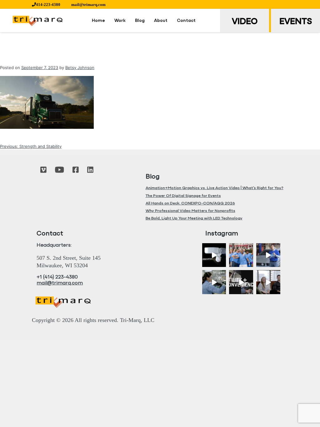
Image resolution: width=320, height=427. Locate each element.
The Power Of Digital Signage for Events (183, 196)
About (161, 20)
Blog (140, 20)
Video (245, 22)
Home (98, 20)
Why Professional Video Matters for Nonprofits (190, 211)
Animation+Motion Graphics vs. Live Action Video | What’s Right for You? (214, 188)
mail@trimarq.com (88, 5)
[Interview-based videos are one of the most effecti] (268, 282)
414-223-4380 (48, 5)
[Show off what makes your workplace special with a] (214, 282)
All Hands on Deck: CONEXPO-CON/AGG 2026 (190, 203)
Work (120, 20)
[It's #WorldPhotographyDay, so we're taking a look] (241, 255)
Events (295, 22)
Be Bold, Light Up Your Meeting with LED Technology (194, 218)
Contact (186, 20)
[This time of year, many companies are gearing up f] (241, 282)
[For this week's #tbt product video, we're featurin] (214, 255)
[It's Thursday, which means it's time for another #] (268, 255)
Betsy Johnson (79, 67)
